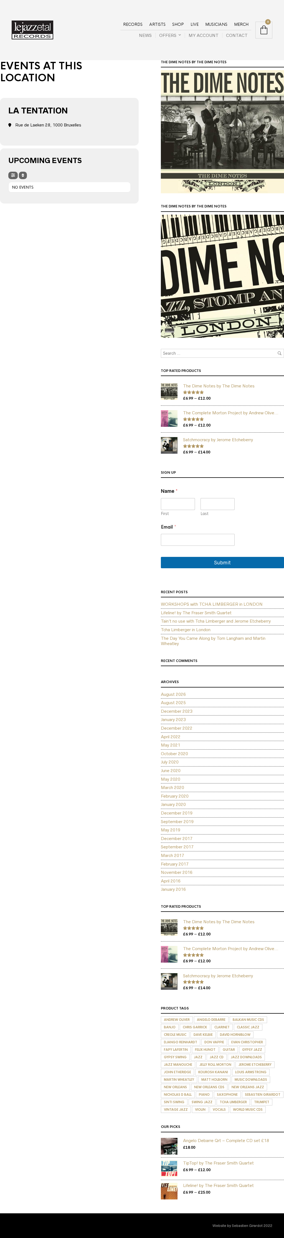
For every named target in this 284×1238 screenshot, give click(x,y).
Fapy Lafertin (176, 1050)
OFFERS (167, 35)
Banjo (170, 1027)
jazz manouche (178, 1065)
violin (200, 1110)
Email (168, 527)
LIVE (195, 24)
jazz (198, 1057)
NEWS (145, 35)
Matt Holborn (214, 1080)
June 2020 (171, 770)
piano (204, 1095)
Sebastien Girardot (262, 1095)
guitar (229, 1050)
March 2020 (172, 787)
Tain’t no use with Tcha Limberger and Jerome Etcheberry (216, 621)
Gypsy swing (175, 1057)
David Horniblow (235, 1035)
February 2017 (175, 864)
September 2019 (177, 821)
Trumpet (261, 1102)
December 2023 (176, 711)
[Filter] (13, 175)
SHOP (178, 24)
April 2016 (171, 881)
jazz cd (217, 1057)
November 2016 (176, 872)
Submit (222, 562)
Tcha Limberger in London (186, 629)
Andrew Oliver (177, 1020)
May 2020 (170, 779)
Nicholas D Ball (178, 1095)
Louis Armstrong (251, 1072)
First (165, 513)
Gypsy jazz (252, 1050)
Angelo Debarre (211, 1020)
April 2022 (171, 736)
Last (205, 513)
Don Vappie (214, 1042)
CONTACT (237, 35)
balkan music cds (248, 1020)
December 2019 (176, 813)
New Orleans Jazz (248, 1087)
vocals (219, 1110)
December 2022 (176, 728)
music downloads (251, 1080)
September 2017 (177, 846)
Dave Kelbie (203, 1035)
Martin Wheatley (179, 1080)
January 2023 (173, 719)
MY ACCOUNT (204, 35)
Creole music (175, 1035)
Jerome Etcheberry (255, 1065)
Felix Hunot (205, 1050)
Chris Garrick (195, 1027)
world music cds (248, 1110)
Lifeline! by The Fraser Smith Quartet (196, 612)
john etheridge (177, 1072)
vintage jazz (176, 1110)
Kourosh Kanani (213, 1072)
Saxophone (227, 1095)
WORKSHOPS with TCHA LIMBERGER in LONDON (212, 604)
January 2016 (173, 889)
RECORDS (133, 24)
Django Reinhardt (180, 1042)
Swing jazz (202, 1102)
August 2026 (173, 694)
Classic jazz (248, 1027)
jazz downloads (246, 1057)
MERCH (241, 24)
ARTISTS (157, 24)
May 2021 (170, 745)
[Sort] (23, 175)
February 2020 (175, 796)
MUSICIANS (216, 24)
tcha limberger (233, 1102)
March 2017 (172, 855)
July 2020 (170, 762)
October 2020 (174, 753)
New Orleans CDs (209, 1087)
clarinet (222, 1027)
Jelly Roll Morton (215, 1065)
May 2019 (170, 830)
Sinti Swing (174, 1102)
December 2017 (176, 838)
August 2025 (173, 702)
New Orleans (175, 1087)
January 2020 (173, 804)
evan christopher (247, 1042)
